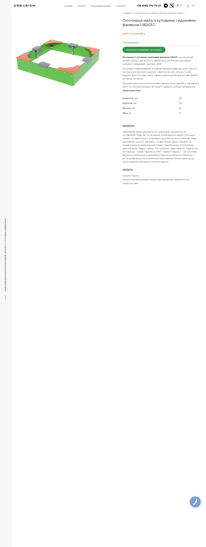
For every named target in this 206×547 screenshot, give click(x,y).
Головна (126, 13)
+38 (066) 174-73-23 (149, 5)
